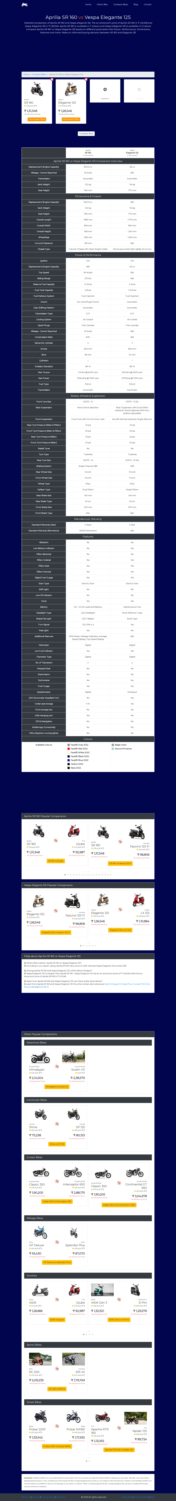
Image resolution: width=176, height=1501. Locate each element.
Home (88, 4)
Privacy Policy (47, 1497)
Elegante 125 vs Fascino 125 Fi (56, 932)
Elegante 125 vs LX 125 (120, 930)
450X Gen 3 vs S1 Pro (119, 1320)
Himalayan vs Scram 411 (57, 1087)
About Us (26, 1497)
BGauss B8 (29, 987)
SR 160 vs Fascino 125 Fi (120, 863)
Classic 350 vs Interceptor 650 (57, 1201)
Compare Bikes (121, 4)
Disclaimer (61, 1497)
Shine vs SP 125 (57, 1144)
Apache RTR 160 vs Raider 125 (119, 1450)
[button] (65, 875)
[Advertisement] (88, 53)
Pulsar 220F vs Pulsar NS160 (57, 1446)
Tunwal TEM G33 (141, 984)
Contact (148, 4)
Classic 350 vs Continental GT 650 (119, 1205)
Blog (136, 4)
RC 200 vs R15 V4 (57, 1389)
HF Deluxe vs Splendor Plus (57, 1262)
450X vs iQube (57, 1320)
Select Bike (102, 4)
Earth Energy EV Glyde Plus (118, 984)
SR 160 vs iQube (55, 861)
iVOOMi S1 (44, 987)
